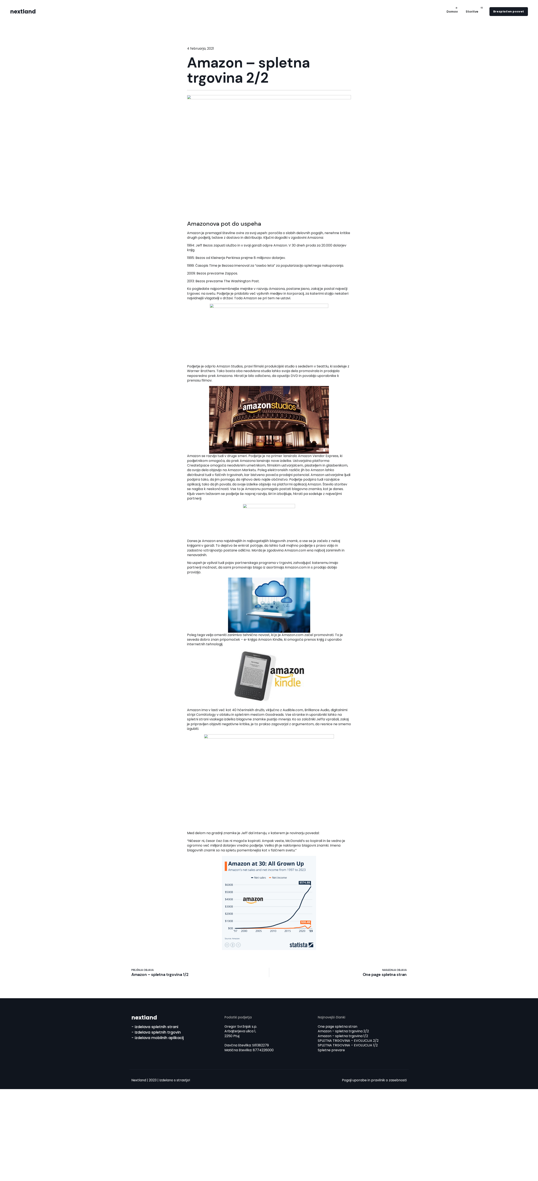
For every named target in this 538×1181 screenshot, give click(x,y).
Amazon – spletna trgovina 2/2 (343, 1031)
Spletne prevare (331, 1050)
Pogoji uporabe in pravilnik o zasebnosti (374, 1080)
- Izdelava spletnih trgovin (156, 1032)
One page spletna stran (337, 1026)
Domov (452, 11)
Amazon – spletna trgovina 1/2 (343, 1036)
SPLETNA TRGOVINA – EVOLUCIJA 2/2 (348, 1040)
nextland (23, 11)
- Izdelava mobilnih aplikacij (157, 1037)
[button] (508, 11)
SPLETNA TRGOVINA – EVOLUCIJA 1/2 (348, 1045)
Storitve (472, 11)
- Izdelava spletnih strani (154, 1026)
